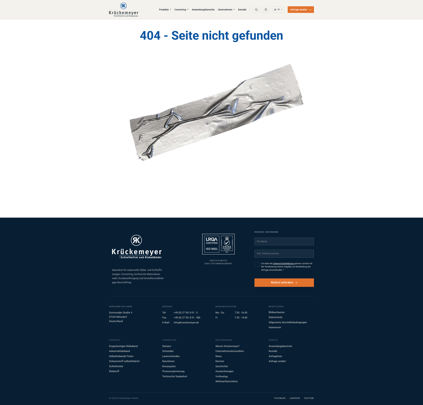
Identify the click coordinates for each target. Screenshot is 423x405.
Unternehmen (226, 9)
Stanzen (166, 346)
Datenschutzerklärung (283, 263)
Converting (181, 9)
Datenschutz (275, 317)
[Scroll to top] (415, 397)
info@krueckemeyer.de (186, 322)
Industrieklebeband (119, 351)
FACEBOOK (280, 398)
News (218, 356)
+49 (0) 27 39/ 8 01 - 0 (186, 312)
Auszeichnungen (224, 371)
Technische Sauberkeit (174, 376)
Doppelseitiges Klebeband (123, 346)
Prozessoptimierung (173, 371)
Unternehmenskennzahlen (229, 351)
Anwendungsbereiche (203, 9)
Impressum (275, 327)
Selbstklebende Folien (121, 356)
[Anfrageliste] (266, 9)
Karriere (219, 361)
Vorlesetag (221, 376)
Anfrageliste (275, 356)
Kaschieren (168, 361)
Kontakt (242, 9)
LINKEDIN (295, 398)
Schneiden (168, 351)
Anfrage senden (300, 9)
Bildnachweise (277, 312)
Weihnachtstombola (226, 381)
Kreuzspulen (169, 366)
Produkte (165, 9)
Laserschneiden (171, 356)
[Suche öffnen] (256, 9)
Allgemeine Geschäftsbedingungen (288, 322)
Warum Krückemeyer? (227, 346)
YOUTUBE (309, 398)
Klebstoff (114, 371)
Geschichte (221, 366)
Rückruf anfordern (282, 282)
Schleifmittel (116, 366)
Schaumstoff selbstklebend (124, 361)
